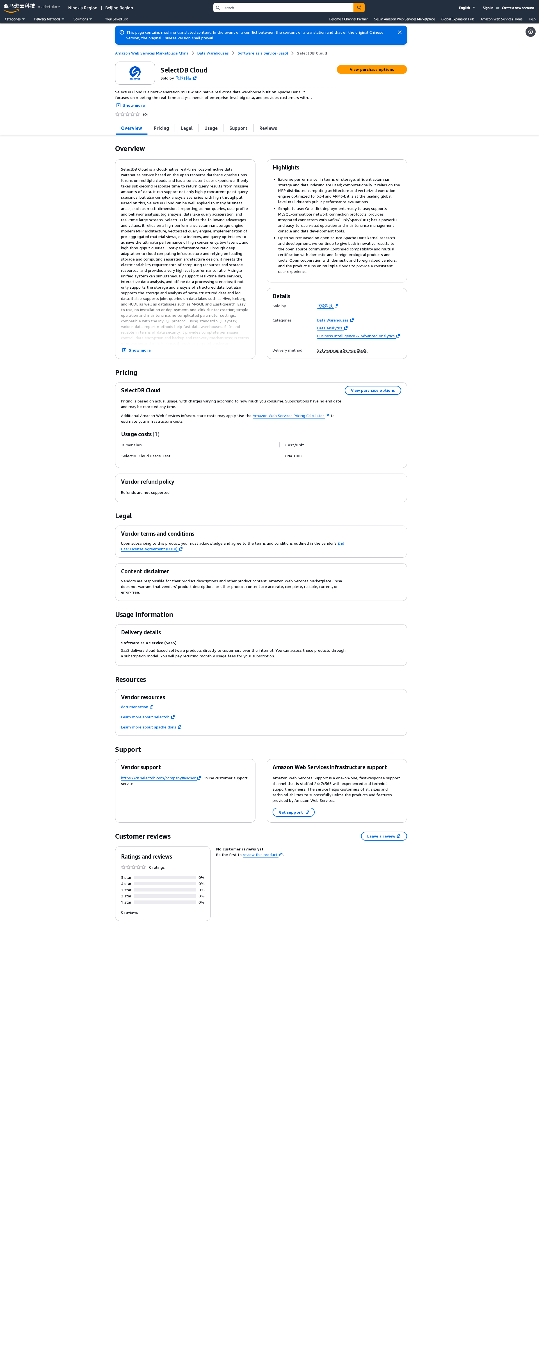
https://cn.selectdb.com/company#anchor (158, 777)
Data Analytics (329, 327)
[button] (467, 8)
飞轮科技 (183, 77)
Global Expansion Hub (457, 19)
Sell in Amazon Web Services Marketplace (404, 19)
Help (532, 19)
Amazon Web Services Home (501, 19)
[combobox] (283, 7)
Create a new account (518, 8)
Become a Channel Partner (348, 19)
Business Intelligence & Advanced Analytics (356, 335)
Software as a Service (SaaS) (342, 350)
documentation (134, 706)
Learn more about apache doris (148, 727)
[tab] (132, 128)
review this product (260, 854)
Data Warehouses (333, 320)
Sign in (488, 8)
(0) (145, 114)
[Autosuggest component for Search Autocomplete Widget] (359, 7)
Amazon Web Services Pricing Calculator (288, 415)
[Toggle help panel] (531, 32)
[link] (312, 53)
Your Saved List (116, 19)
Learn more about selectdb (145, 716)
